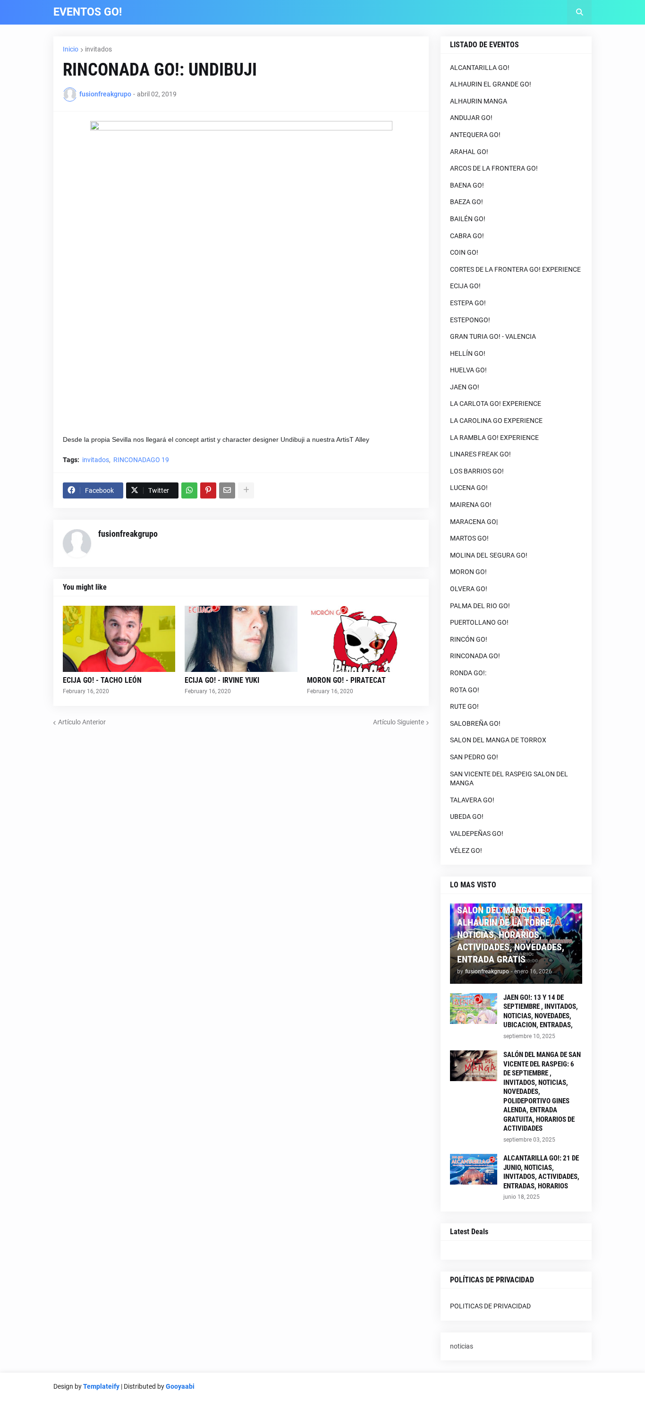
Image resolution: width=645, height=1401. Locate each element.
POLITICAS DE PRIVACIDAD (490, 1306)
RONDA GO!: (468, 673)
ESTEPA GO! (468, 303)
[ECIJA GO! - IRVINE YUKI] (241, 639)
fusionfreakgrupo (128, 534)
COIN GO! (464, 252)
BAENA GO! (467, 185)
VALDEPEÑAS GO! (476, 833)
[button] (579, 12)
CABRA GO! (467, 236)
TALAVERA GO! (472, 800)
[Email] (227, 490)
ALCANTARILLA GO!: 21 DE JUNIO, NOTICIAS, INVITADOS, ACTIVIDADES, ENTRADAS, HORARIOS (541, 1172)
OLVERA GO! (468, 589)
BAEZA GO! (466, 202)
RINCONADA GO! (475, 656)
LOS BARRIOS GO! (477, 471)
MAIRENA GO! (471, 504)
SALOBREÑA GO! (475, 723)
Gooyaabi (180, 1386)
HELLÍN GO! (467, 353)
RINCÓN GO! (468, 639)
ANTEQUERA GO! (475, 134)
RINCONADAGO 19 (141, 459)
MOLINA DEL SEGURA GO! (488, 555)
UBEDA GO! (467, 816)
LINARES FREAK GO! (480, 454)
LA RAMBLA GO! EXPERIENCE (494, 437)
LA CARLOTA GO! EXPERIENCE (495, 403)
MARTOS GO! (469, 538)
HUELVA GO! (468, 370)
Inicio (70, 49)
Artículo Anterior (82, 722)
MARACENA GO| (474, 521)
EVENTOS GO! (87, 12)
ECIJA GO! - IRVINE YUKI (222, 680)
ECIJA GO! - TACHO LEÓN (102, 680)
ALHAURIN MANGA (478, 101)
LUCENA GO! (469, 487)
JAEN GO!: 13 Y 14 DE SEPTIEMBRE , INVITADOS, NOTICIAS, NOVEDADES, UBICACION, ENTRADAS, (540, 1011)
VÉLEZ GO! (466, 850)
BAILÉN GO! (467, 219)
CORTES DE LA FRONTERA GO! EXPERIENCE (515, 269)
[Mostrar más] (246, 490)
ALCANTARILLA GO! (479, 67)
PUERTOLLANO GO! (479, 622)
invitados (98, 49)
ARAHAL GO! (469, 151)
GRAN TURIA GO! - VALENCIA (493, 336)
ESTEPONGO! (470, 320)
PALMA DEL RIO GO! (480, 606)
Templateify (101, 1386)
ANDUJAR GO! (471, 117)
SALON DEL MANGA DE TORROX (498, 740)
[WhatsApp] (189, 490)
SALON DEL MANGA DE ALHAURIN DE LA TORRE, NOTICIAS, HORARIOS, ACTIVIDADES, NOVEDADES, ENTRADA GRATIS (510, 934)
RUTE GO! (464, 706)
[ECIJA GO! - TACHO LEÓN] (119, 639)
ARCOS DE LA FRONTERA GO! (494, 168)
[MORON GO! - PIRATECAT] (363, 639)
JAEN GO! (464, 387)
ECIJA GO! (465, 286)
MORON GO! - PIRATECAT (346, 680)
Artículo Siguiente (398, 722)
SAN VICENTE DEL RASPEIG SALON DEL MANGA (509, 778)
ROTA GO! (464, 690)
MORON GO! (468, 572)
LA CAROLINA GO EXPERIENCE (496, 420)
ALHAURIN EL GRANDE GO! (490, 84)
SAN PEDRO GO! (474, 757)
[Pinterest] (208, 490)
